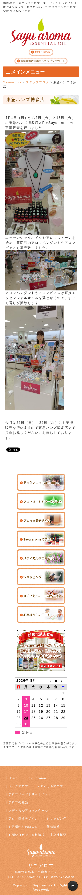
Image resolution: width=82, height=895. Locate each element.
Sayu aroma (36, 778)
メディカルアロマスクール (28, 810)
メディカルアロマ (50, 786)
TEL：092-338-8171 (24, 877)
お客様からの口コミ (23, 826)
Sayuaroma (12, 82)
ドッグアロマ (18, 786)
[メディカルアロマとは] (41, 557)
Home (13, 778)
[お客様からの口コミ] (41, 614)
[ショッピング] (41, 576)
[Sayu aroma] (41, 32)
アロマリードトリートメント (30, 794)
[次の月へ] (63, 681)
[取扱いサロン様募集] (41, 650)
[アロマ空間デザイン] (41, 520)
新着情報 (53, 826)
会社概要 (59, 834)
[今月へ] (56, 681)
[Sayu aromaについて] (41, 539)
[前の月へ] (48, 681)
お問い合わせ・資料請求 (27, 834)
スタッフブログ (37, 82)
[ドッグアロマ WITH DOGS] (41, 482)
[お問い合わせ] (41, 52)
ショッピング (56, 818)
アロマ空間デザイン (23, 818)
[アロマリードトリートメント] (41, 501)
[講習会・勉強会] (41, 595)
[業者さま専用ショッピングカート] (41, 60)
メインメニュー (28, 71)
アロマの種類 (18, 802)
